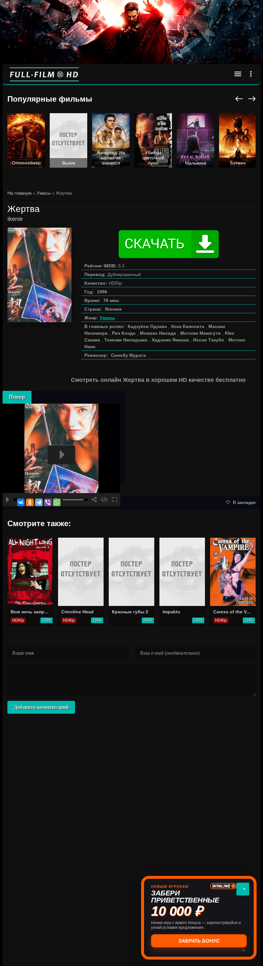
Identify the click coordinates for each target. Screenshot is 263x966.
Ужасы (107, 317)
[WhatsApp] (57, 502)
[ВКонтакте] (21, 502)
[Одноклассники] (30, 502)
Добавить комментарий (41, 707)
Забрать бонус (198, 941)
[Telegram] (39, 502)
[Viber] (48, 502)
